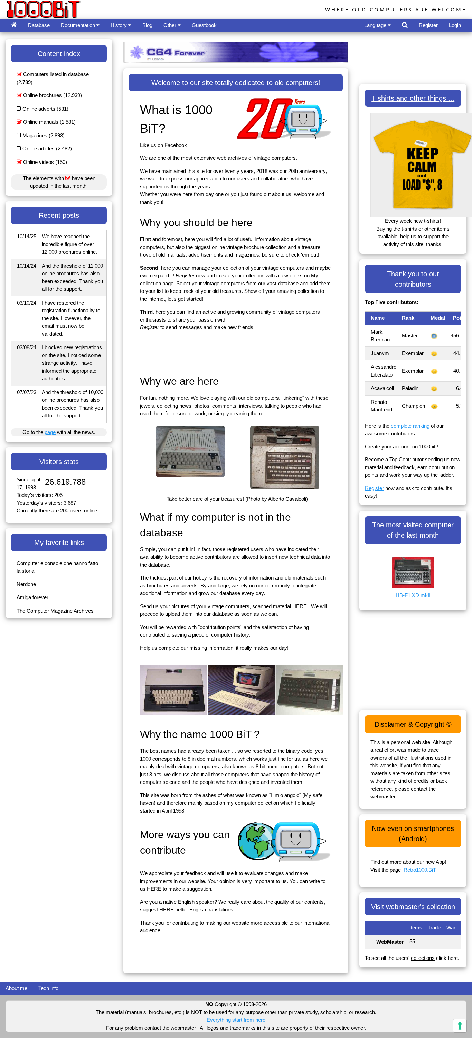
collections (423, 958)
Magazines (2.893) (43, 135)
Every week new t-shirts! (413, 221)
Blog (147, 25)
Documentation (78, 25)
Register (428, 25)
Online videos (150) (44, 162)
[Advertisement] (265, 352)
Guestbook (204, 25)
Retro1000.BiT (420, 870)
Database (39, 25)
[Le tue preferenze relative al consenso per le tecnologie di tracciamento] (459, 1025)
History (119, 25)
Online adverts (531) (44, 109)
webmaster (383, 796)
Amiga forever (32, 597)
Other (170, 25)
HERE (299, 606)
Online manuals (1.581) (49, 122)
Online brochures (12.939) (52, 95)
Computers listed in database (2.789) (53, 78)
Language (376, 25)
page (50, 432)
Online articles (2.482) (46, 148)
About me (16, 988)
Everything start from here (236, 1020)
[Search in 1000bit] (404, 25)
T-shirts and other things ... (412, 98)
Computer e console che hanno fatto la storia (57, 567)
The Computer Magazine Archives (55, 611)
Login (455, 25)
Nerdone (26, 584)
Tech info (48, 988)
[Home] (14, 25)
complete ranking (410, 426)
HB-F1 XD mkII (413, 595)
